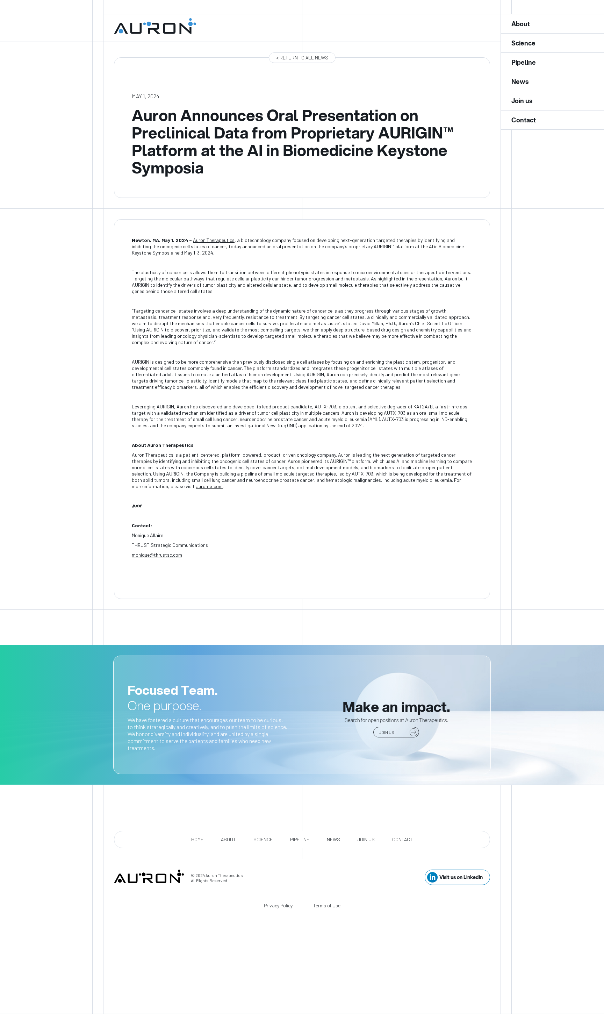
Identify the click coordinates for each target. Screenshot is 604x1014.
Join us (366, 839)
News (333, 839)
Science (263, 839)
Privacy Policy (278, 905)
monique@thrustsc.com (157, 555)
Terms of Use (326, 905)
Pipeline (299, 839)
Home (197, 839)
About (228, 839)
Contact (402, 839)
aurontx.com (209, 486)
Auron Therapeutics (214, 240)
